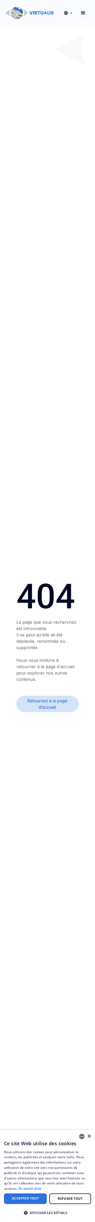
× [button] (89, 1136)
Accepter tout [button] (25, 1198)
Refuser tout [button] (70, 1198)
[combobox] (81, 1136)
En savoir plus (29, 1188)
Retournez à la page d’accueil (47, 704)
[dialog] (47, 1176)
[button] (68, 13)
